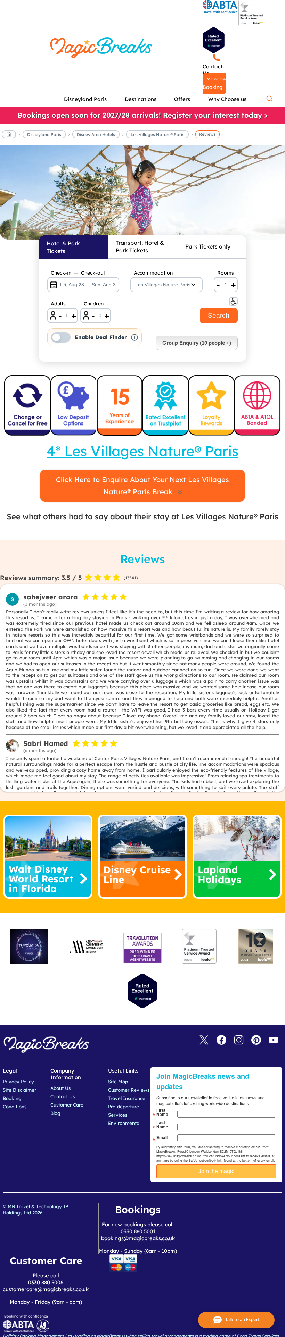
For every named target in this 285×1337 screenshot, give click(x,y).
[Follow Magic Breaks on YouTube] (273, 1040)
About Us (60, 1088)
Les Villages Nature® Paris (157, 134)
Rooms (225, 273)
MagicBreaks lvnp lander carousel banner (142, 196)
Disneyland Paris (44, 134)
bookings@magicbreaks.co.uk (138, 1238)
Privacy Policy (18, 1081)
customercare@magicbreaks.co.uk (46, 1289)
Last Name (162, 1124)
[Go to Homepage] (8, 135)
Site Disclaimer (19, 1090)
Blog (55, 1113)
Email (162, 1137)
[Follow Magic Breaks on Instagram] (239, 1040)
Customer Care (66, 1105)
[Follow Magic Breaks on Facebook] (221, 1040)
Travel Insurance (126, 1098)
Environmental (124, 1123)
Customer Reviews (128, 1090)
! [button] (134, 337)
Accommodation (153, 273)
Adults (58, 304)
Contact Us (213, 69)
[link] (142, 115)
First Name (162, 1112)
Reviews (207, 134)
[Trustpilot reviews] (214, 40)
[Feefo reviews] (251, 24)
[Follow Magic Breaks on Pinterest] (256, 1040)
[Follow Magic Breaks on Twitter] (204, 1040)
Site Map (118, 1081)
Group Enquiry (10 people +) (196, 343)
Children (94, 304)
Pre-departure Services (123, 1111)
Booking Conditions (14, 1102)
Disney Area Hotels (96, 134)
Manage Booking (214, 83)
